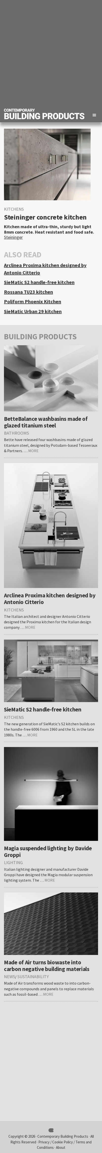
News (9, 976)
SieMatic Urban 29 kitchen (33, 311)
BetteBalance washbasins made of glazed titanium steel (46, 422)
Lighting (13, 862)
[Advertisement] (51, 53)
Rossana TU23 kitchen (28, 292)
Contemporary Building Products (62, 1136)
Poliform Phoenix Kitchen (32, 301)
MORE (33, 450)
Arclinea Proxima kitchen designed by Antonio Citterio (49, 599)
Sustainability (33, 976)
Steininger (13, 237)
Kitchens (14, 209)
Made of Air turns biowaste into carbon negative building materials (46, 965)
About (60, 1147)
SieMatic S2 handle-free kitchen (39, 282)
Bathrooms (16, 433)
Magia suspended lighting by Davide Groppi (48, 851)
